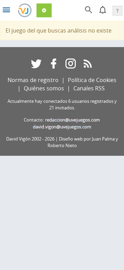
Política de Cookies (92, 80)
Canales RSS (89, 88)
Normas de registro (33, 80)
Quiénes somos (44, 88)
